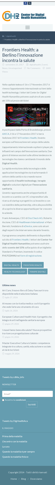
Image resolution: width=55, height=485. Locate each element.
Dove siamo (36, 478)
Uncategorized (15, 68)
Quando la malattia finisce (15, 456)
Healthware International (31, 222)
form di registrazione (31, 255)
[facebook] (25, 3)
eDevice (28, 226)
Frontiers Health (28, 137)
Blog (23, 478)
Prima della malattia (12, 436)
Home (14, 478)
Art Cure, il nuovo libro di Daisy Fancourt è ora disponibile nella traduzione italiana (25, 292)
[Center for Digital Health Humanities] (24, 15)
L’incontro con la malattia (14, 441)
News (4, 68)
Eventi (45, 64)
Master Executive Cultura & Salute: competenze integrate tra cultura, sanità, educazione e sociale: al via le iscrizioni (26, 346)
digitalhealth (11, 36)
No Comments (33, 68)
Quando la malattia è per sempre (18, 451)
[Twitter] (29, 3)
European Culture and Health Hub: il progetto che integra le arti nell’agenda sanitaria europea (27, 318)
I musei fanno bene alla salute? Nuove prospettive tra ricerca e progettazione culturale (27, 331)
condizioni (21, 400)
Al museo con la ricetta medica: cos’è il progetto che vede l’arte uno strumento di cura (26, 305)
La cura (5, 446)
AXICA (5, 133)
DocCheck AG (35, 218)
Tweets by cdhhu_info (13, 377)
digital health (11, 265)
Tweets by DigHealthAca (15, 420)
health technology (14, 272)
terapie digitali (38, 272)
